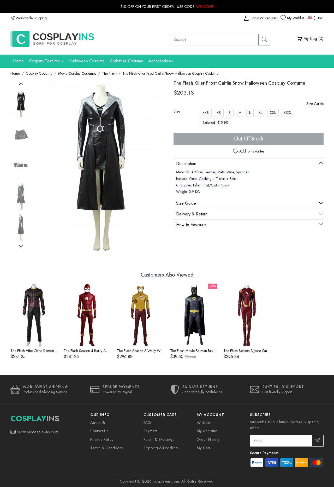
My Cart (203, 448)
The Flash (109, 73)
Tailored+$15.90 (215, 122)
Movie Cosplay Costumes (77, 73)
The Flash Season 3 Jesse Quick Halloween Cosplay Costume (269, 350)
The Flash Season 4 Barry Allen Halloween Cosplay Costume (110, 350)
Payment (150, 431)
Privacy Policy (102, 439)
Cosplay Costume (44, 61)
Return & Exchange (159, 439)
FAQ (147, 422)
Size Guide (315, 103)
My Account (207, 431)
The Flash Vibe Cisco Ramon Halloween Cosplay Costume (54, 350)
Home (18, 61)
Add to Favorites (251, 151)
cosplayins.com (166, 481)
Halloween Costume (87, 61)
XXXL (287, 112)
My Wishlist (295, 18)
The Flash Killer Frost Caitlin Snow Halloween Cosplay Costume (170, 73)
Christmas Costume (126, 61)
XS (219, 112)
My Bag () (313, 39)
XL (260, 112)
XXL (273, 112)
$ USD (318, 18)
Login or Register (264, 18)
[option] (20, 103)
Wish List (204, 422)
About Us (98, 422)
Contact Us (99, 431)
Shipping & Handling (161, 448)
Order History (208, 439)
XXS (205, 112)
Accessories (159, 61)
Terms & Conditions (106, 448)
